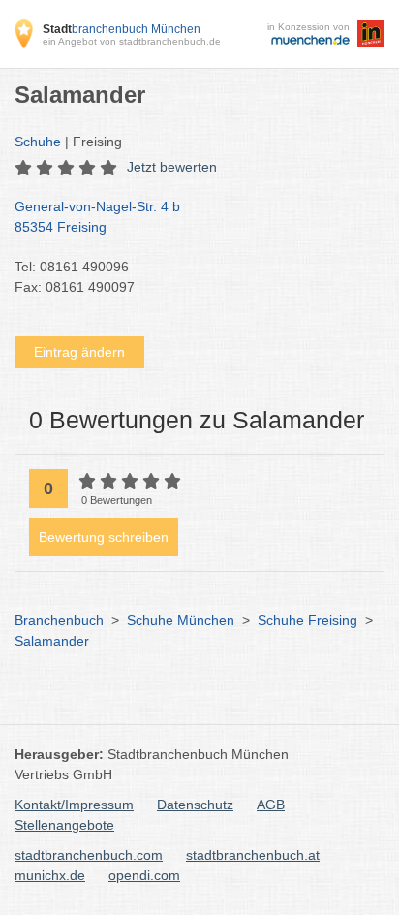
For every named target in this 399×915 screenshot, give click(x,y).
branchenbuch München (121, 29)
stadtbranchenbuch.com (89, 855)
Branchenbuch (59, 620)
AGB (271, 804)
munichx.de (50, 875)
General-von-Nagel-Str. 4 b (97, 217)
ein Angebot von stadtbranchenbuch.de (132, 41)
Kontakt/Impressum (74, 804)
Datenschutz (195, 804)
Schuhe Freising (307, 620)
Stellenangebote (64, 825)
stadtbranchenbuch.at (253, 855)
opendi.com (144, 875)
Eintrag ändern (79, 352)
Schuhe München (180, 620)
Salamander (52, 640)
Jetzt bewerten (172, 166)
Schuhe (38, 141)
